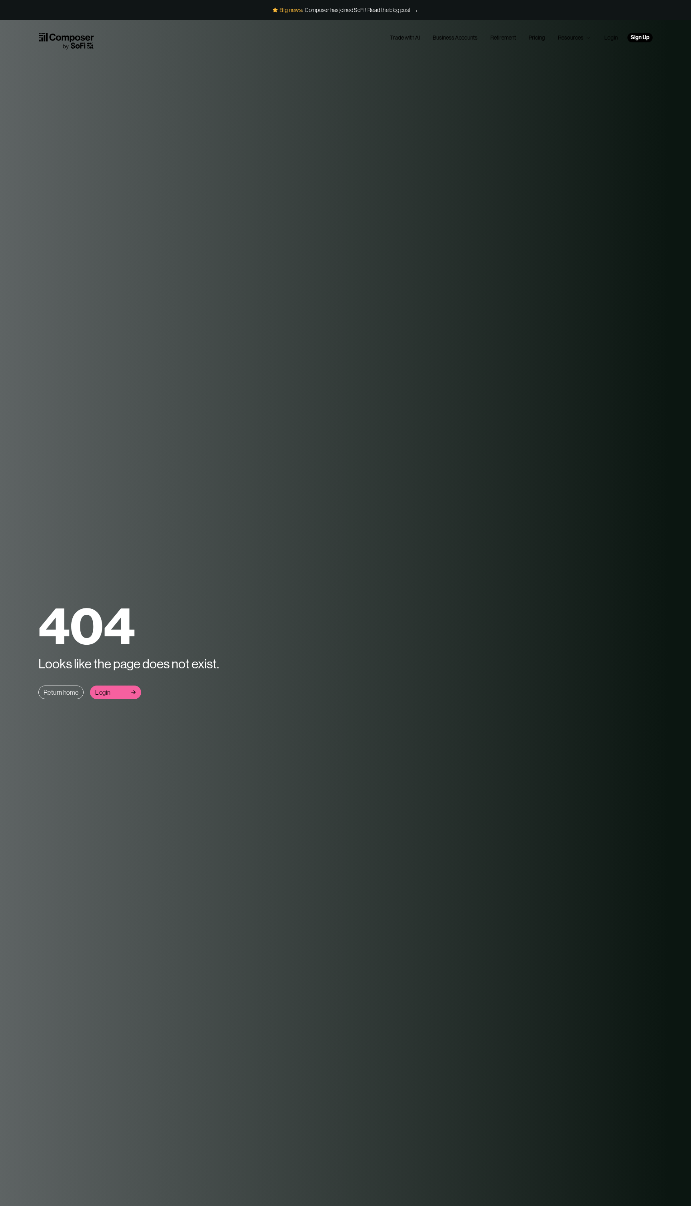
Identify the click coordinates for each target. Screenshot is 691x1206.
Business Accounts (455, 37)
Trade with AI (405, 37)
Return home (61, 692)
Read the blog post (388, 10)
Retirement (503, 37)
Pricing (537, 37)
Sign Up (640, 37)
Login (611, 37)
